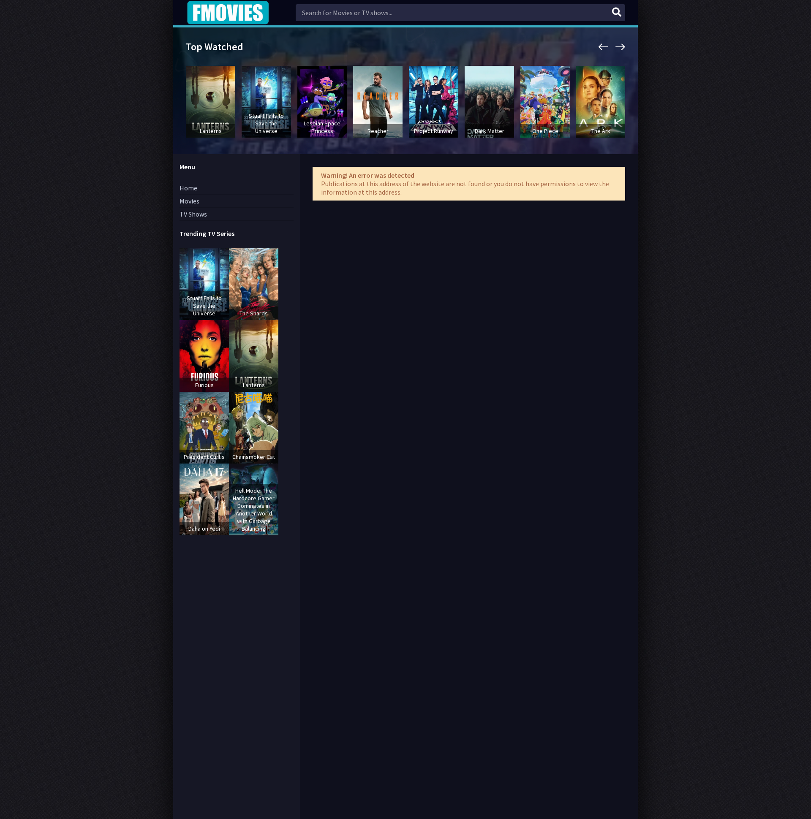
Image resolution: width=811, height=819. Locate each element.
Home (188, 188)
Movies (189, 201)
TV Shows (193, 214)
